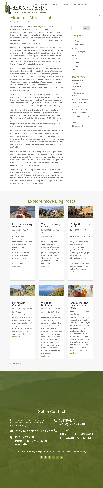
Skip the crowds (77, 126)
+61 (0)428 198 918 (72, 424)
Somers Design (81, 452)
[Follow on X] (57, 457)
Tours (55, 5)
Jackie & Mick (76, 59)
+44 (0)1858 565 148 (78, 438)
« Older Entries (16, 363)
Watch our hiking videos (51, 225)
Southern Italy (35, 27)
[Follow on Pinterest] (49, 457)
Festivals (74, 48)
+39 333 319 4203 (80, 434)
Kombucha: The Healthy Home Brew (79, 305)
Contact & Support (41, 10)
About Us (44, 5)
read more (16, 266)
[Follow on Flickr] (53, 457)
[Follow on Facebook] (41, 457)
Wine (73, 69)
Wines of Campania (78, 113)
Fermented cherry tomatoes (22, 225)
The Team (75, 62)
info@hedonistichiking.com (34, 431)
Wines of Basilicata (78, 103)
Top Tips (74, 66)
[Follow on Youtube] (61, 457)
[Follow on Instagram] (45, 457)
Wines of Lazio (77, 122)
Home (36, 5)
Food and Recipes (31, 22)
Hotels (74, 55)
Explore (65, 5)
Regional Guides (77, 45)
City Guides (75, 41)
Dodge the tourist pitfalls (80, 225)
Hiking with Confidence (80, 99)
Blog (22, 22)
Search (86, 28)
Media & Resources (80, 5)
